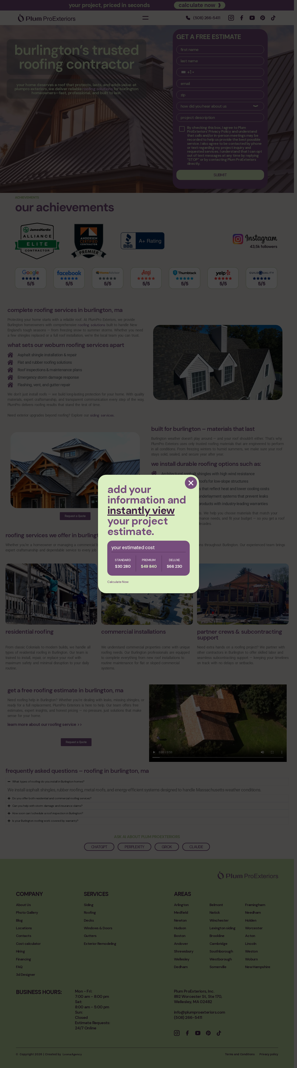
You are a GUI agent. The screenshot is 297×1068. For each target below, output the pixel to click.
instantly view (141, 510)
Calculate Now (118, 582)
